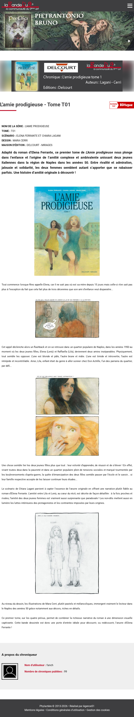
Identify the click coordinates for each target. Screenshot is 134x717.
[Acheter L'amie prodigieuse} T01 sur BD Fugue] (121, 105)
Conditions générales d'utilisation (65, 710)
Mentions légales (34, 710)
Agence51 (88, 706)
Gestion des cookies (98, 710)
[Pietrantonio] (67, 31)
